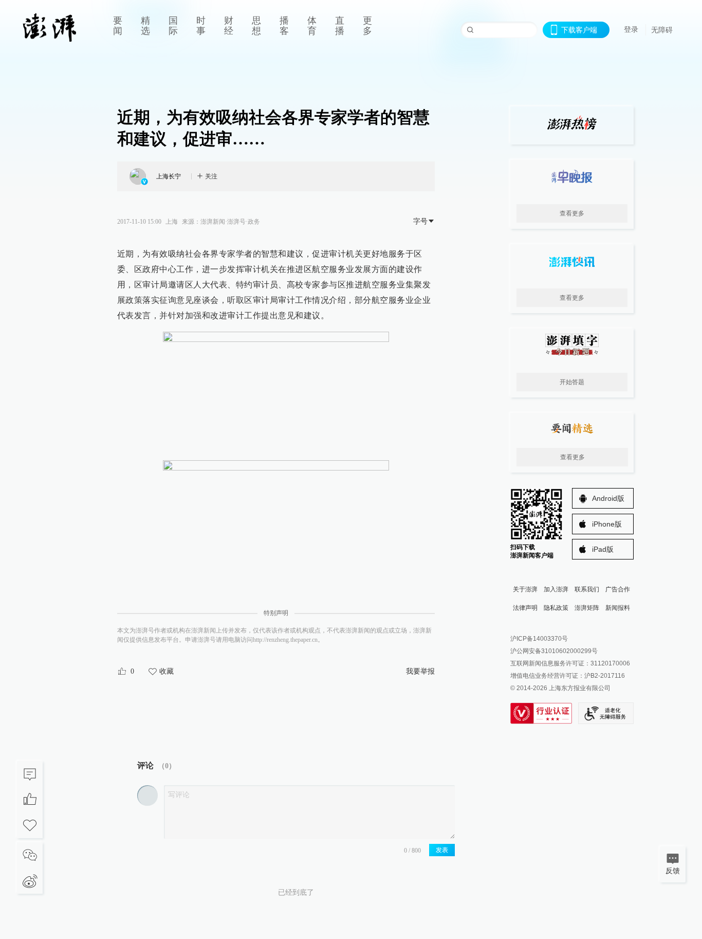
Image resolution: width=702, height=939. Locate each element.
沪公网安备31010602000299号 (554, 651)
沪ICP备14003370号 (539, 638)
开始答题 (572, 382)
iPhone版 (607, 524)
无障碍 (662, 30)
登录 (631, 29)
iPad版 (603, 549)
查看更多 (572, 213)
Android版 (608, 498)
